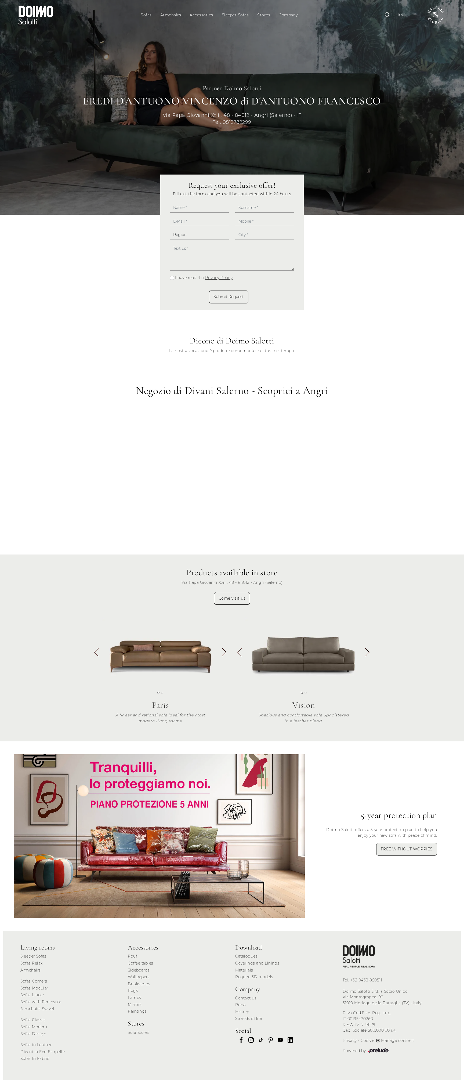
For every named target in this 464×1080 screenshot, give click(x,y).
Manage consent (397, 1040)
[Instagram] (249, 1040)
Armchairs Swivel (37, 1008)
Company (288, 15)
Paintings (137, 1011)
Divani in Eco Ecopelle (42, 1051)
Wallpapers (139, 976)
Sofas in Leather (36, 1044)
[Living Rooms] (359, 956)
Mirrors (135, 1004)
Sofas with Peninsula (40, 1001)
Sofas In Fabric (34, 1058)
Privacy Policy (219, 277)
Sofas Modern (33, 1026)
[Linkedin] (288, 1040)
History (242, 1011)
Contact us (245, 998)
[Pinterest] (269, 1040)
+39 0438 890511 (366, 980)
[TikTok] (259, 1040)
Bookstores (139, 983)
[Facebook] (239, 1040)
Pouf (132, 956)
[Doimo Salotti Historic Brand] (435, 15)
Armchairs (170, 15)
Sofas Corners (33, 981)
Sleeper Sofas (235, 15)
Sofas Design (33, 1033)
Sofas (146, 15)
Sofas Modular (34, 988)
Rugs (133, 990)
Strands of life (248, 1018)
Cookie (367, 1040)
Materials (244, 970)
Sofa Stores (139, 1032)
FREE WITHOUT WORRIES (407, 849)
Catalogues (246, 956)
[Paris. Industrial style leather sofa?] (160, 651)
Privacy (350, 1040)
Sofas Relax (31, 963)
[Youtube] (278, 1040)
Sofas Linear (32, 994)
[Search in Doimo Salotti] (387, 15)
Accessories (201, 15)
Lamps (134, 997)
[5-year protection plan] (159, 836)
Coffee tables (140, 963)
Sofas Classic (33, 1019)
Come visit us (232, 598)
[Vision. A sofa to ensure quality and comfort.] (303, 651)
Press (240, 1004)
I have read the (204, 277)
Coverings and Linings (257, 963)
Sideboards (139, 970)
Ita (400, 15)
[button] (224, 653)
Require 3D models (254, 976)
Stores (263, 15)
